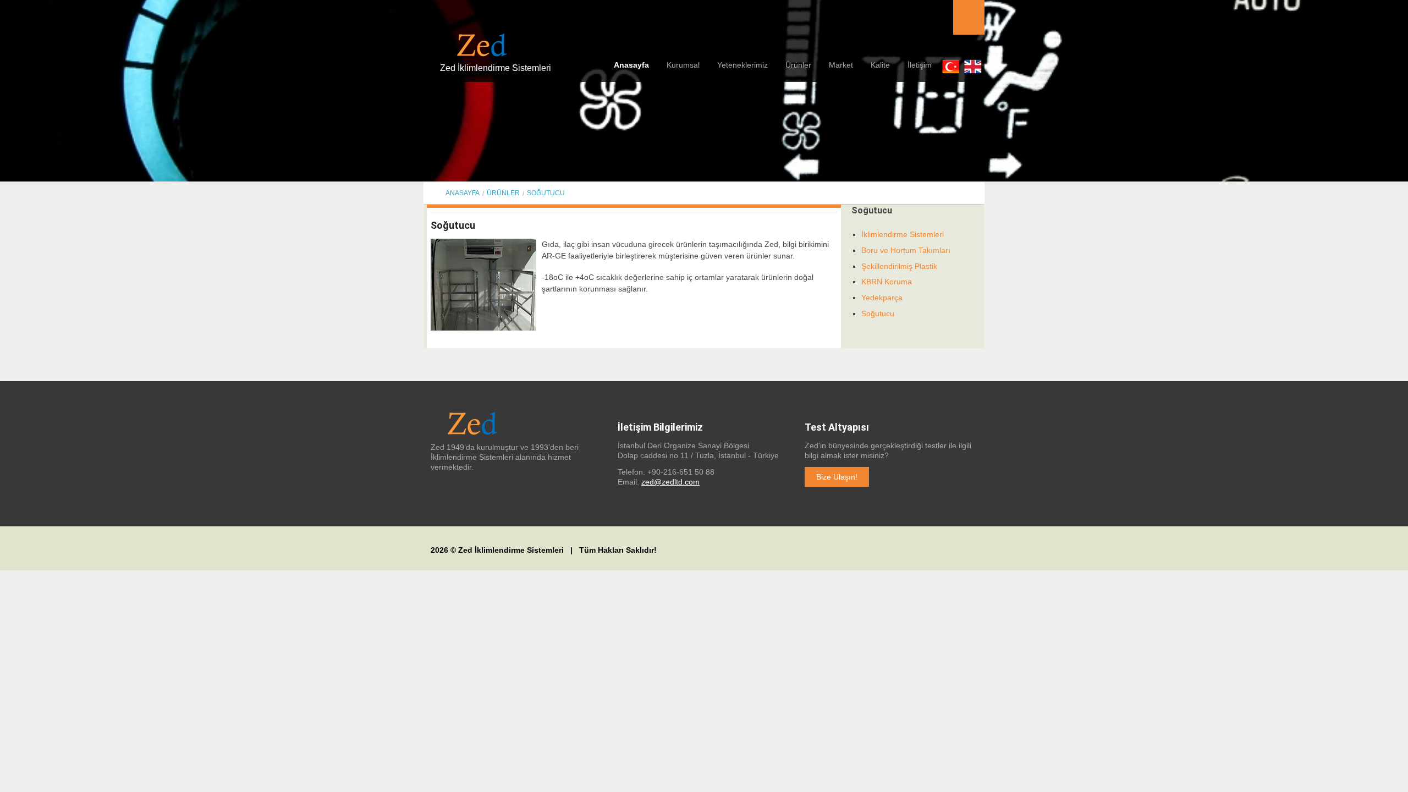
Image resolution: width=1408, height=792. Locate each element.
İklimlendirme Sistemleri (902, 234)
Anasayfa (631, 65)
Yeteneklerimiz (742, 65)
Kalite (880, 65)
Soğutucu (546, 193)
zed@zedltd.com (670, 481)
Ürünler (798, 65)
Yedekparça (882, 297)
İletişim (920, 65)
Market (841, 65)
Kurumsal (683, 65)
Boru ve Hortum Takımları (905, 250)
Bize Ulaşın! (836, 476)
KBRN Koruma (886, 281)
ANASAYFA (463, 193)
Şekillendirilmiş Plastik (899, 266)
